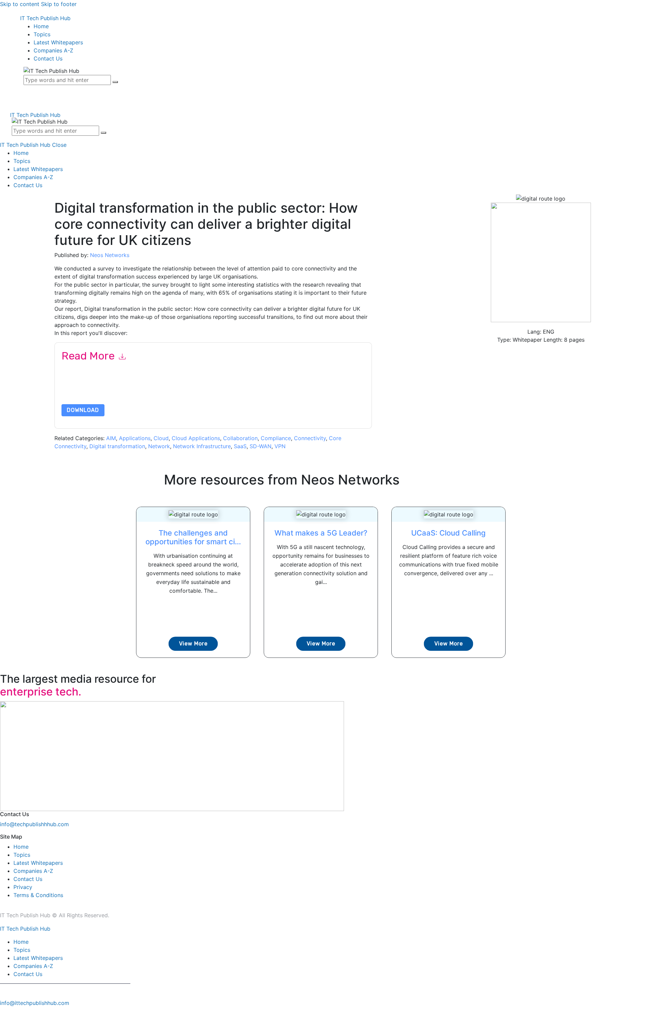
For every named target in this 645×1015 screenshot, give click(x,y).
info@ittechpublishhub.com (34, 1003)
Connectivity (310, 438)
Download (83, 410)
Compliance (276, 438)
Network (159, 446)
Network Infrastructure (202, 446)
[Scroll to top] (3, 1011)
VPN (280, 446)
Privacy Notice (265, 388)
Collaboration (240, 438)
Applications (134, 438)
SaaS (240, 446)
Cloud (161, 438)
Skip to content (19, 4)
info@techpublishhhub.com (34, 824)
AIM (111, 438)
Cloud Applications (196, 438)
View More (193, 643)
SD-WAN (260, 446)
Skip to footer (59, 4)
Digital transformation (117, 446)
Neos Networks (109, 255)
